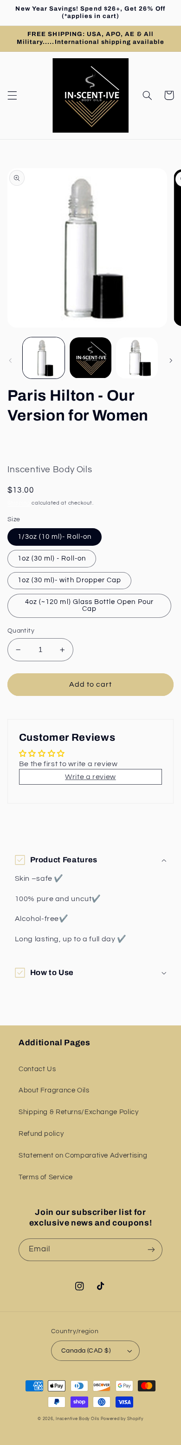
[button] (12, 95)
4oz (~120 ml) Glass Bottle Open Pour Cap (89, 605)
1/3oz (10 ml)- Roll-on (54, 536)
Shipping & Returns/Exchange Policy (78, 1112)
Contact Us (37, 1069)
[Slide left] (10, 360)
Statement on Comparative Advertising (83, 1155)
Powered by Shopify (122, 1419)
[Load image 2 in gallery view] (90, 358)
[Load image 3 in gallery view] (137, 358)
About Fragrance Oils (54, 1090)
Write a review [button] (90, 776)
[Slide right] (171, 360)
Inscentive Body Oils (77, 1419)
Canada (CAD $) (85, 1350)
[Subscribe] (151, 1249)
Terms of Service (46, 1177)
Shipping (19, 503)
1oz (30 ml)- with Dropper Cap (69, 580)
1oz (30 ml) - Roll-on (52, 558)
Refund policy (41, 1133)
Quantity (20, 631)
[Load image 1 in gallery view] (44, 358)
